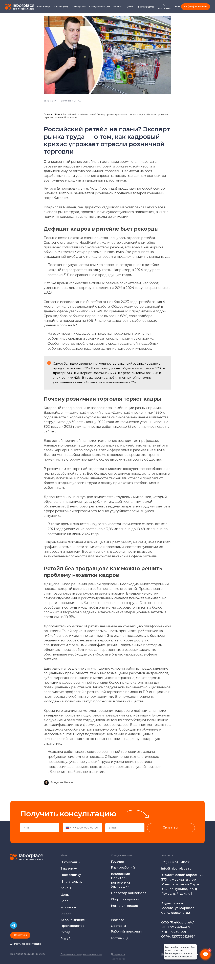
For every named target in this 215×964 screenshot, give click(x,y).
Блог (57, 114)
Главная (48, 114)
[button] (20, 935)
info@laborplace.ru (176, 868)
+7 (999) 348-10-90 (175, 862)
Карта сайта (118, 958)
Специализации (121, 855)
